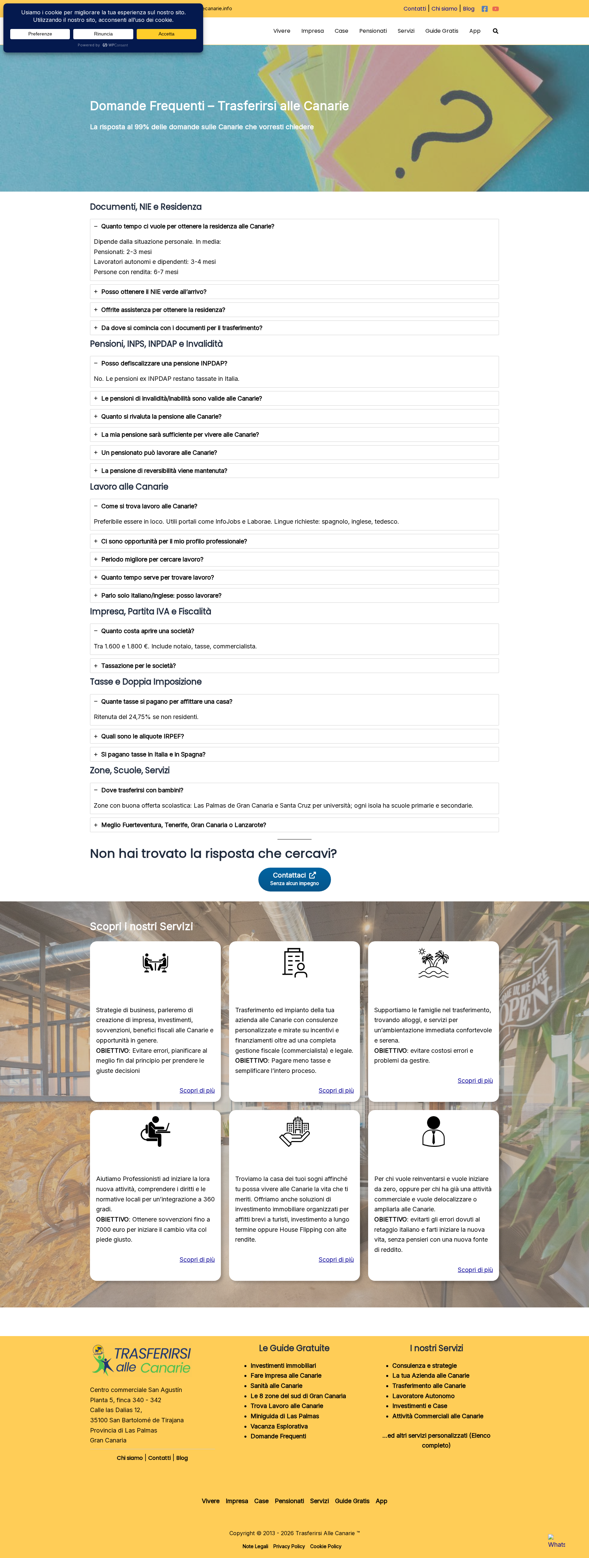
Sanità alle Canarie (276, 1385)
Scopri (468, 1080)
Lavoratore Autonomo (423, 1395)
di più (485, 1080)
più (488, 1269)
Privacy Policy (289, 1546)
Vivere (281, 31)
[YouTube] (495, 8)
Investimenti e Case (419, 1405)
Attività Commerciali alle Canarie (437, 1416)
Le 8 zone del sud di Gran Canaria (298, 1395)
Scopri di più (197, 1090)
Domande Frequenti (278, 1436)
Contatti (415, 9)
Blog (468, 9)
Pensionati (373, 31)
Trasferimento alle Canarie (429, 1385)
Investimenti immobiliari (283, 1365)
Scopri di (471, 1269)
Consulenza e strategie (424, 1365)
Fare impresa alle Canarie (286, 1375)
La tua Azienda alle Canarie (430, 1375)
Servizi (406, 31)
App (475, 31)
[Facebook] (484, 8)
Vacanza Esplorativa (279, 1426)
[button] (496, 31)
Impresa (312, 31)
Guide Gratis (441, 31)
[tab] (294, 250)
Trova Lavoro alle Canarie (287, 1405)
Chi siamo (444, 9)
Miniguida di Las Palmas (285, 1416)
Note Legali (255, 1546)
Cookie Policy (326, 1546)
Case (341, 31)
